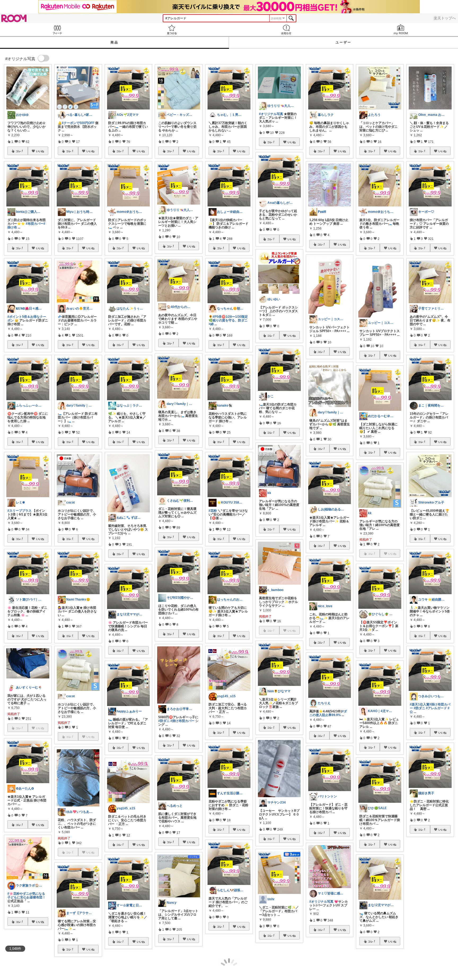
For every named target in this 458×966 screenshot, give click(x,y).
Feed (57, 29)
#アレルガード (436, 708)
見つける (171, 29)
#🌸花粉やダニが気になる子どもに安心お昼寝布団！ (26, 895)
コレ (18, 151)
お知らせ (286, 29)
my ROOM (401, 29)
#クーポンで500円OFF (78, 123)
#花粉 (213, 511)
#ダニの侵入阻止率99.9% (328, 713)
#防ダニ (164, 721)
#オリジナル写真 (271, 114)
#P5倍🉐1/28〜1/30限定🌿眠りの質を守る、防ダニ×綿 (228, 320)
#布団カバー (34, 224)
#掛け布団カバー (182, 721)
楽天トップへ (445, 18)
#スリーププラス (19, 511)
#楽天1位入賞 (419, 704)
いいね (40, 151)
